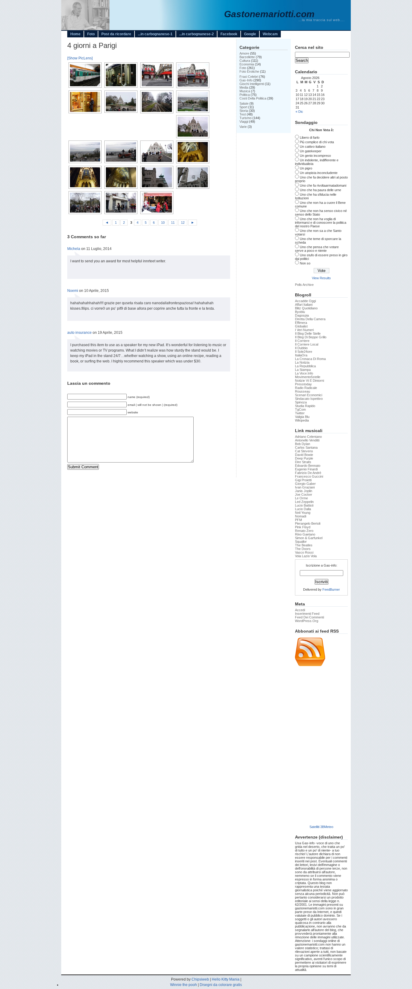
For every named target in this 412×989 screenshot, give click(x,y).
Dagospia (302, 315)
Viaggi (243, 121)
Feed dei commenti (309, 617)
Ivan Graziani (305, 487)
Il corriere (302, 341)
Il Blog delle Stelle (308, 333)
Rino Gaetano (305, 534)
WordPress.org (306, 621)
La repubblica (305, 366)
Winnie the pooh (183, 985)
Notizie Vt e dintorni (309, 380)
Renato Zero (304, 530)
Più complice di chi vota (317, 142)
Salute (244, 103)
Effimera (301, 322)
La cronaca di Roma (310, 359)
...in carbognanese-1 (155, 34)
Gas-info (245, 80)
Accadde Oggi (305, 301)
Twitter (300, 413)
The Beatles (303, 545)
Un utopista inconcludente (319, 173)
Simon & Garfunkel (308, 538)
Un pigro (306, 168)
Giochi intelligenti (251, 84)
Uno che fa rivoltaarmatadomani (323, 185)
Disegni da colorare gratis (221, 985)
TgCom (300, 409)
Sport (243, 107)
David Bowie (304, 455)
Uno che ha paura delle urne (320, 190)
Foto (91, 34)
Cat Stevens (304, 451)
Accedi (300, 610)
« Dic (299, 111)
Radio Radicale (306, 388)
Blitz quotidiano (306, 308)
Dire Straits (303, 462)
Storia (243, 110)
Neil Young (302, 512)
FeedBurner (331, 589)
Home (75, 34)
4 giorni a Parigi (92, 45)
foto (242, 68)
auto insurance (79, 332)
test (242, 114)
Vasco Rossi (304, 552)
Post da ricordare (116, 34)
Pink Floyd (302, 527)
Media (243, 87)
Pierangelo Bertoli (307, 523)
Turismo (245, 118)
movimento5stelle (307, 377)
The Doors (303, 549)
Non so (305, 263)
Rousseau (302, 391)
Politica (244, 94)
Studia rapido (305, 406)
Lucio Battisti (304, 505)
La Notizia (302, 362)
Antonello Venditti (307, 440)
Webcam (270, 34)
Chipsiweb (200, 979)
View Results (321, 278)
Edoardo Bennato (307, 465)
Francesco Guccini (309, 476)
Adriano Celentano (308, 436)
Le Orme (301, 498)
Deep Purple (304, 458)
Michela (73, 249)
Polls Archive (304, 284)
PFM (298, 520)
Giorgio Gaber (305, 483)
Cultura (244, 60)
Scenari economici (308, 395)
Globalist (301, 326)
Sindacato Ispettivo (309, 398)
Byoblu (300, 312)
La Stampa (303, 369)
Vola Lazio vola (306, 556)
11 (173, 222)
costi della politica (252, 98)
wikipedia (302, 420)
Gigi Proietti (303, 480)
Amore (244, 53)
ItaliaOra (301, 355)
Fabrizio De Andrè (308, 473)
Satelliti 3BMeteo (321, 827)
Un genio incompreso (315, 155)
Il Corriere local (306, 344)
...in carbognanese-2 (196, 34)
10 (163, 222)
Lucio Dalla (303, 509)
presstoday (303, 384)
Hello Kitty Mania (225, 979)
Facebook (228, 34)
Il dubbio (301, 348)
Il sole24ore (303, 351)
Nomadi (300, 516)
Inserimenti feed (307, 613)
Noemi (72, 291)
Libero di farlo (309, 137)
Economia (246, 64)
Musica (244, 91)
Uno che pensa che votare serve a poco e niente (317, 248)
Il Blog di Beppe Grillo (310, 337)
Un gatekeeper (311, 151)
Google (250, 34)
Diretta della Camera (310, 319)
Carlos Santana (306, 447)
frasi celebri (248, 76)
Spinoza (301, 402)
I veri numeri (304, 330)
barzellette (247, 57)
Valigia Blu (302, 417)
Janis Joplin (303, 491)
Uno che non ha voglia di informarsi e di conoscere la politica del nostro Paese (320, 222)
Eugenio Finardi (306, 469)
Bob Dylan (302, 444)
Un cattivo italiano (312, 146)
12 (183, 222)
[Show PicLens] (80, 58)
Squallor (301, 541)
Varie (243, 126)
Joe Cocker (303, 494)
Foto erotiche (249, 71)
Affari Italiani (303, 304)
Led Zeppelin (304, 502)
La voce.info (304, 373)
